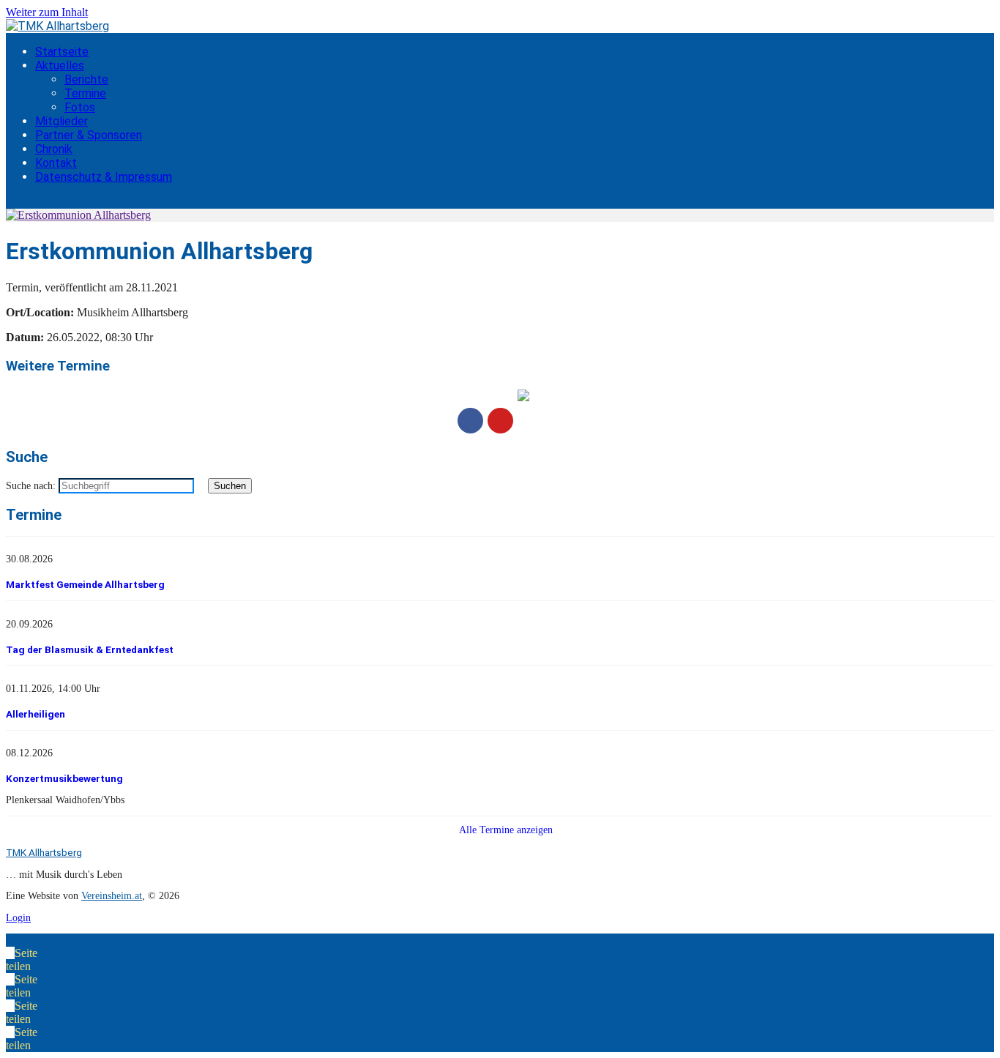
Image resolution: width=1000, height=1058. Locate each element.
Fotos (79, 107)
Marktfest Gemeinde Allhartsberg (85, 584)
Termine (85, 93)
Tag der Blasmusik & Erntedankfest (89, 649)
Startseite (62, 52)
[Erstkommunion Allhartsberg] (78, 215)
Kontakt (56, 163)
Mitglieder (61, 121)
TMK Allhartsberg (44, 852)
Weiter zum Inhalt (47, 12)
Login (18, 917)
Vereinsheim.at (111, 895)
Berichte (86, 79)
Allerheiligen (35, 714)
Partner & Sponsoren (88, 135)
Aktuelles (59, 65)
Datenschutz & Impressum (103, 177)
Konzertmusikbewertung (64, 778)
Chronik (53, 149)
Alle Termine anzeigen (505, 829)
